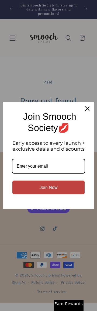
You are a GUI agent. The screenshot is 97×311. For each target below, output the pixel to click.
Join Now (49, 187)
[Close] (87, 108)
